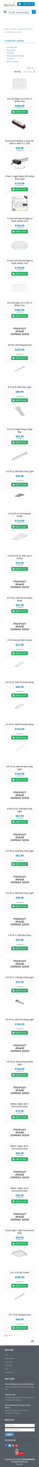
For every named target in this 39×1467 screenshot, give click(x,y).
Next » (34, 68)
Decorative (11, 50)
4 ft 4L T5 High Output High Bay (19, 430)
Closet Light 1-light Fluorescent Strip (19, 1231)
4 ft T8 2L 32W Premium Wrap (20, 682)
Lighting (13, 29)
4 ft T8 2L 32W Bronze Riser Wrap (20, 599)
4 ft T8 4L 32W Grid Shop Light (19, 1019)
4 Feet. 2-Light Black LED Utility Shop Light (19, 177)
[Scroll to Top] (33, 1341)
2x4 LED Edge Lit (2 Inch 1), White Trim (19, 304)
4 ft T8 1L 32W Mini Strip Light (20, 893)
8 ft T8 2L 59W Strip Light (19, 387)
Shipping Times (10, 1394)
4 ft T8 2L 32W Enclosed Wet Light (19, 1063)
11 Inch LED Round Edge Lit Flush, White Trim (20, 219)
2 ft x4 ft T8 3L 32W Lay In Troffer (20, 557)
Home (6, 29)
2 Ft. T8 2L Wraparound (20, 1314)
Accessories (12, 47)
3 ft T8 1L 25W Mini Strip (19, 935)
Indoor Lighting (26, 29)
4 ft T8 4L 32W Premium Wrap (20, 724)
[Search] (34, 12)
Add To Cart (21, 112)
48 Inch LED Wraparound (19, 345)
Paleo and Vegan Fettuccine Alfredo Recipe (19, 1384)
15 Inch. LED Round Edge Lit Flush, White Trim (19, 262)
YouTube (16, 1445)
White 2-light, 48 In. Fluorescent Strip (20, 1105)
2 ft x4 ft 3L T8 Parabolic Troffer (19, 515)
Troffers (10, 59)
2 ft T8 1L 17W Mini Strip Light (20, 977)
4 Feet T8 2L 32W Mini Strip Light (19, 810)
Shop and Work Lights (16, 56)
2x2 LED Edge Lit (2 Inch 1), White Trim (19, 100)
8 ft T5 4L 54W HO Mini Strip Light (19, 768)
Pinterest (13, 1445)
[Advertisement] (20, 21)
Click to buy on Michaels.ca (5, 12)
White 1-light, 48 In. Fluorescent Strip (20, 1147)
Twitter (9, 1445)
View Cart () (28, 4)
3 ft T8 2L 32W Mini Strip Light (20, 851)
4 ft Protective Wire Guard (19, 640)
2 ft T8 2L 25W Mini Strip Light (20, 471)
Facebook (6, 1445)
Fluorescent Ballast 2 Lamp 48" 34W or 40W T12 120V (19, 142)
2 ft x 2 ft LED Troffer (19, 1272)
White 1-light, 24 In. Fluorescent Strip (20, 1189)
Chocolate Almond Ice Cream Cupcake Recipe (17, 1406)
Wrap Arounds (13, 61)
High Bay (10, 53)
